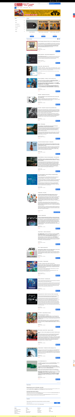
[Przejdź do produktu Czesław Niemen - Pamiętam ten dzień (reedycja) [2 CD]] (32, 352)
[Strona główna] (24, 4)
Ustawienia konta (39, 412)
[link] (37, 12)
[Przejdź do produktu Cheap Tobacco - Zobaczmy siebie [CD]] (32, 232)
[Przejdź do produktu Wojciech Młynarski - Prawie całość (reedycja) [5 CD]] (32, 59)
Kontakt (50, 410)
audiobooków (35, 389)
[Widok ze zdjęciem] (57, 39)
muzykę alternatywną (41, 388)
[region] (37, 12)
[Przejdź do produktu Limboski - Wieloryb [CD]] (32, 220)
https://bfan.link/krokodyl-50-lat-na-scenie (42, 80)
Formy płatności (16, 410)
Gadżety (16, 31)
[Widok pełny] (59, 39)
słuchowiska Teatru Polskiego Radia (54, 392)
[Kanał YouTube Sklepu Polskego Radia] (74, 16)
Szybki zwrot (15, 412)
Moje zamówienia (39, 410)
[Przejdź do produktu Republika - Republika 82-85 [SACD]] (32, 99)
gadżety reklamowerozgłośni (47, 394)
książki (42, 389)
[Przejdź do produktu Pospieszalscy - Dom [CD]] (32, 197)
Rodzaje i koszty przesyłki (17, 411)
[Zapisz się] (57, 403)
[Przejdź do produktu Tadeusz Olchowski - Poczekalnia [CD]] (32, 283)
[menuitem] (17, 7)
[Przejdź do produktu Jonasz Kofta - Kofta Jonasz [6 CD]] (32, 71)
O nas (49, 409)
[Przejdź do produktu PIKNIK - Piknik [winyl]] (32, 129)
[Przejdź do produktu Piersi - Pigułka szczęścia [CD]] (32, 252)
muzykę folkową (28, 388)
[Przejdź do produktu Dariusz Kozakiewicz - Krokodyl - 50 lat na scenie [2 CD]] (32, 83)
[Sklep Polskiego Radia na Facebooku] (74, 14)
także (36, 388)
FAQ (26, 410)
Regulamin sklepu (28, 412)
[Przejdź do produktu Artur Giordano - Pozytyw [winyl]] (32, 266)
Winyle (16, 22)
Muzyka (16, 20)
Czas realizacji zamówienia (17, 409)
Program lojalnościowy (17, 413)
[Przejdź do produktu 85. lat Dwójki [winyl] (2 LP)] (32, 366)
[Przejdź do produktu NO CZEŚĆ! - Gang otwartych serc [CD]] (32, 317)
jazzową (30, 388)
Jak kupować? (27, 409)
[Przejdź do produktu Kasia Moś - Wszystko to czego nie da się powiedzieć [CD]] (32, 112)
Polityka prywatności (28, 411)
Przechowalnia (39, 411)
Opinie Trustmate (51, 411)
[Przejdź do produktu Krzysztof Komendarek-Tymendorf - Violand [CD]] (32, 146)
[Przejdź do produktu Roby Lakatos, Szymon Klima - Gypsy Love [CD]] (32, 335)
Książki (16, 29)
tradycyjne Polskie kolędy (40, 393)
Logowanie (39, 409)
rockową (32, 388)
